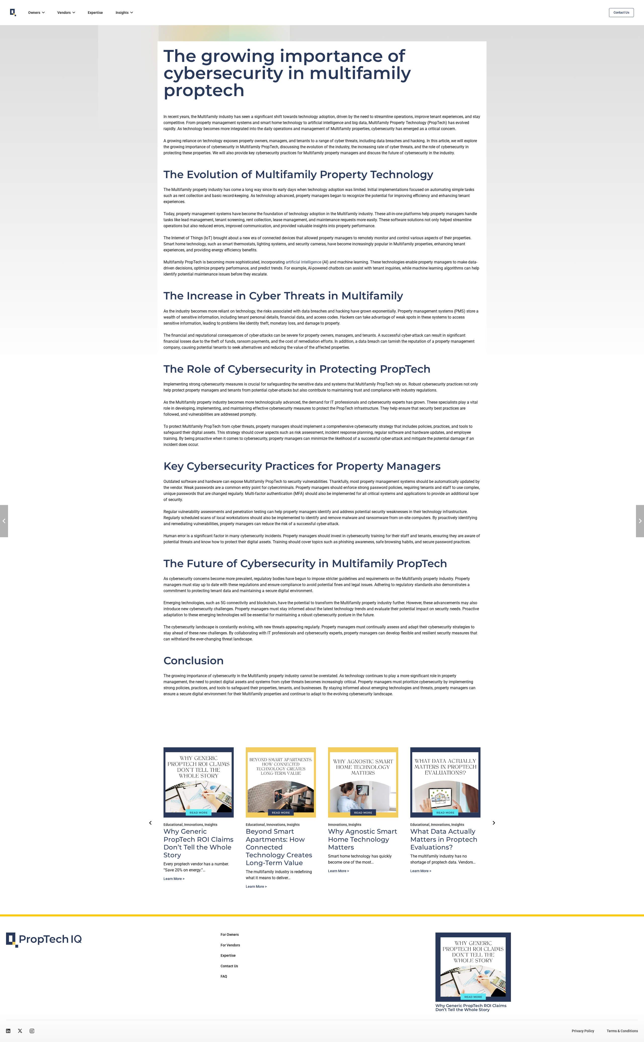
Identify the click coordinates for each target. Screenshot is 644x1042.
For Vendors (230, 945)
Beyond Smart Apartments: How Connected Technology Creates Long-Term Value (279, 847)
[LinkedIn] (8, 1030)
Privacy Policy (583, 1031)
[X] (20, 1030)
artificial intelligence (303, 262)
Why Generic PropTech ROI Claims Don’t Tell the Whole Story (198, 843)
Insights (211, 825)
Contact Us (229, 966)
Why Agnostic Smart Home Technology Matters (362, 839)
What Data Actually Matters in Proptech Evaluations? (443, 839)
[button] (43, 13)
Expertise (228, 955)
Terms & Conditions (622, 1031)
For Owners (230, 935)
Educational (173, 825)
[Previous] (150, 823)
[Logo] (13, 12)
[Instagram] (32, 1031)
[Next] (494, 823)
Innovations (193, 825)
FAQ (224, 976)
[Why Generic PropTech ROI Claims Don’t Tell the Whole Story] (473, 967)
